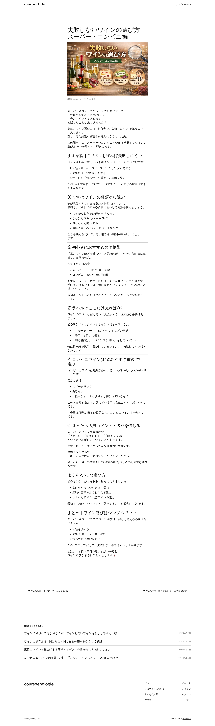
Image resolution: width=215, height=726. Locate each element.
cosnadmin (77, 99)
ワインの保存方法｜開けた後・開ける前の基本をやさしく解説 (63, 641)
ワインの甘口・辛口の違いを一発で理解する (165, 591)
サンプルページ (183, 4)
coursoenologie (34, 4)
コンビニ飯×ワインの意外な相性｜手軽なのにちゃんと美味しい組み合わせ (71, 657)
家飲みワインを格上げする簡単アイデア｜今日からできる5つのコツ (67, 649)
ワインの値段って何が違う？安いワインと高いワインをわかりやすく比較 (70, 633)
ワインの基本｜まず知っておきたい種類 (48, 591)
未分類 (92, 99)
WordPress (187, 718)
